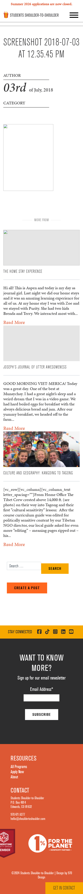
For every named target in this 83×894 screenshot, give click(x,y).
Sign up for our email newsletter (41, 678)
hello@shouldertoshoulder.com (28, 819)
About (14, 777)
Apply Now (17, 771)
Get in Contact (64, 888)
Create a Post (27, 588)
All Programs (19, 766)
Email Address (41, 689)
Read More (14, 322)
